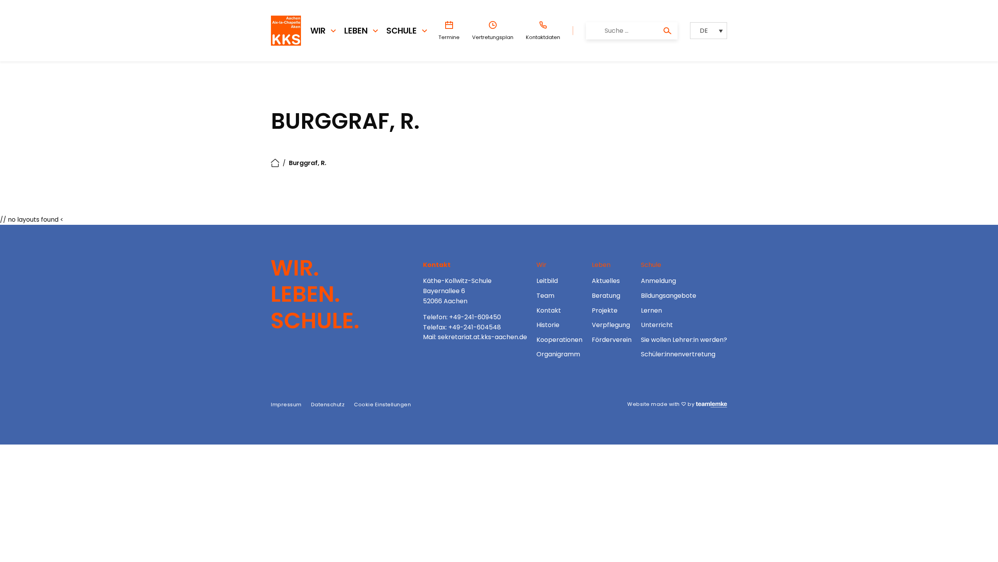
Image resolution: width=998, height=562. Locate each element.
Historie (547, 324)
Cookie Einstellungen (382, 404)
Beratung (606, 295)
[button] (708, 30)
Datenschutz (328, 404)
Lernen (651, 310)
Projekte (605, 310)
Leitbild (547, 280)
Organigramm (558, 354)
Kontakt (548, 310)
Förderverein (612, 339)
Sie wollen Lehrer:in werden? (684, 339)
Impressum (286, 404)
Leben (356, 31)
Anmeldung (658, 280)
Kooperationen (559, 339)
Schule (401, 31)
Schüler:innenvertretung (678, 354)
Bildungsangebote (668, 295)
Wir (318, 31)
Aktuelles (606, 280)
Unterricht (657, 324)
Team (545, 295)
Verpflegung (611, 324)
